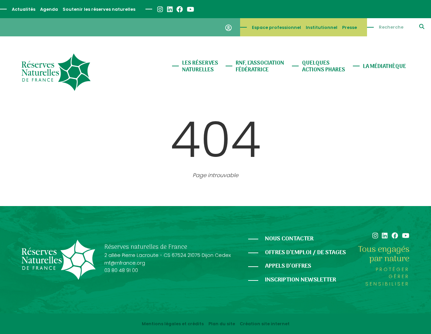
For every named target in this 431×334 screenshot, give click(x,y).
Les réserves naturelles (200, 67)
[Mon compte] (228, 27)
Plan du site (221, 324)
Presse (349, 27)
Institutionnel (321, 27)
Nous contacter (289, 239)
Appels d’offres (288, 266)
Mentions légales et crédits (173, 324)
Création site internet (265, 324)
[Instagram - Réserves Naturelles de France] (160, 9)
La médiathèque (384, 66)
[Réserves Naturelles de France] (56, 72)
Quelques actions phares (323, 67)
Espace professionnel (276, 27)
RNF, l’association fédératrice (260, 67)
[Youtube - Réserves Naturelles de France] (190, 9)
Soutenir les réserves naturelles (99, 9)
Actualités (23, 9)
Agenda (49, 9)
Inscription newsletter (300, 280)
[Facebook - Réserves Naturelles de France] (179, 9)
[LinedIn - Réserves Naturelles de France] (169, 9)
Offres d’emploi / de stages (305, 253)
